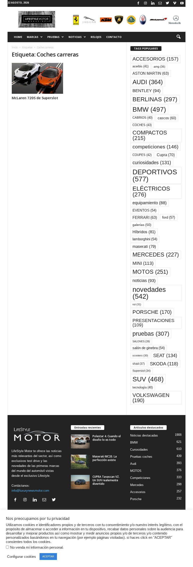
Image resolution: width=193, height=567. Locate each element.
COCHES (142, 125)
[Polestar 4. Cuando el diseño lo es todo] (80, 441)
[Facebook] (138, 3)
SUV (148, 379)
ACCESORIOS (155, 59)
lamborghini (145, 239)
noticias (144, 280)
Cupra (166, 155)
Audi (133, 463)
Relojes (96, 37)
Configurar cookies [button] (21, 557)
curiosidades (152, 162)
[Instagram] (145, 3)
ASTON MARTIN (151, 73)
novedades (149, 293)
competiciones (155, 146)
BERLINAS (155, 99)
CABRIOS (143, 117)
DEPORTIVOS (155, 175)
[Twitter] (167, 3)
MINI (143, 263)
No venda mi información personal (36, 547)
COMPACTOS (150, 135)
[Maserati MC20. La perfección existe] (80, 462)
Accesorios (137, 492)
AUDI (148, 82)
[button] (178, 37)
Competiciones (140, 478)
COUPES (142, 155)
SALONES (141, 341)
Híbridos (144, 232)
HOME (18, 37)
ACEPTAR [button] (48, 556)
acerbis (141, 66)
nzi (137, 304)
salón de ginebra (149, 348)
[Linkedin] (153, 3)
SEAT (165, 355)
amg (159, 66)
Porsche (135, 499)
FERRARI (145, 218)
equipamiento (150, 202)
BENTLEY (147, 90)
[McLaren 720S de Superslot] (37, 78)
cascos (167, 118)
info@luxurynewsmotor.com (30, 490)
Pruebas (53, 37)
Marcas (32, 37)
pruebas (151, 333)
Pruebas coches (141, 456)
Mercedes (137, 485)
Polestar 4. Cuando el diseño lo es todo (106, 438)
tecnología (143, 387)
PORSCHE (152, 312)
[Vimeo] (174, 3)
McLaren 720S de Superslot (35, 97)
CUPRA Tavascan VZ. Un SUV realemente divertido (106, 480)
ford (168, 217)
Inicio (15, 47)
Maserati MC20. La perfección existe (104, 458)
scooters (140, 355)
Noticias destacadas (144, 435)
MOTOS (150, 272)
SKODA (164, 363)
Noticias (75, 37)
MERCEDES (156, 255)
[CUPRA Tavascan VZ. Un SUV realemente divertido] (80, 482)
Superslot (142, 370)
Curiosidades (139, 449)
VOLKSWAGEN (151, 397)
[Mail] (160, 3)
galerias (142, 225)
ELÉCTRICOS (151, 191)
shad (139, 363)
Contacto (113, 37)
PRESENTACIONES (153, 322)
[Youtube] (182, 3)
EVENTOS (145, 210)
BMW (149, 109)
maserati (144, 246)
